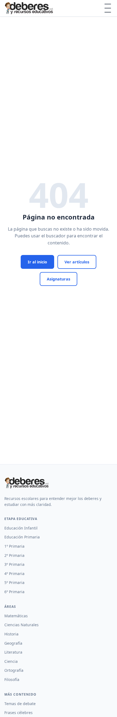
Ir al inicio (37, 261)
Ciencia (11, 661)
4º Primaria (14, 573)
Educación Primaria (22, 537)
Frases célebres (18, 712)
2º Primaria (14, 555)
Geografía (13, 643)
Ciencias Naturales (21, 624)
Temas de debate (20, 703)
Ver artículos (76, 261)
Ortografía (13, 670)
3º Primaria (14, 564)
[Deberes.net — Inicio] (29, 8)
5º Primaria (14, 582)
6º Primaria (14, 591)
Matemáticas (16, 615)
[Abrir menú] (108, 8)
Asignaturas (58, 279)
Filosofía (11, 679)
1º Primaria (14, 546)
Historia (11, 634)
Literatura (13, 652)
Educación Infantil (21, 528)
